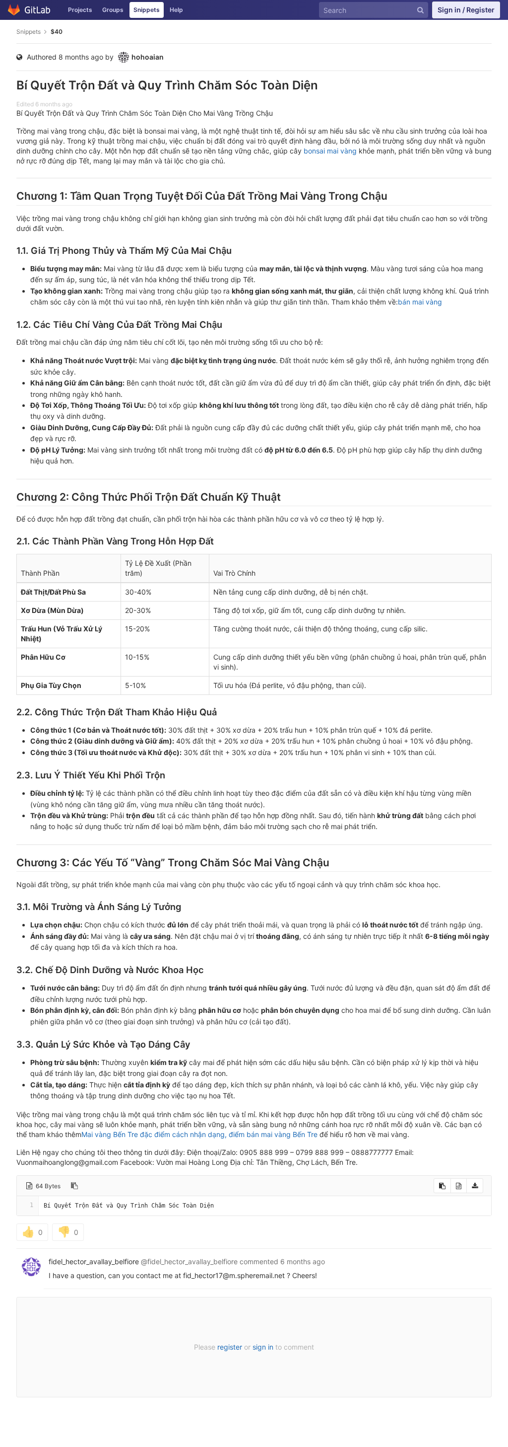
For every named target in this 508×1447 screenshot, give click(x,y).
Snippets (146, 9)
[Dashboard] (31, 9)
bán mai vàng (420, 302)
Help (176, 9)
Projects (80, 9)
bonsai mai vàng (330, 151)
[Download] (474, 1185)
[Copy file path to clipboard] (74, 1186)
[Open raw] (458, 1185)
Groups (113, 9)
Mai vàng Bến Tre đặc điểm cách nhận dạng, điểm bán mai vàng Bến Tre (199, 1134)
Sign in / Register (466, 9)
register (229, 1347)
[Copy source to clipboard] (442, 1185)
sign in (263, 1347)
